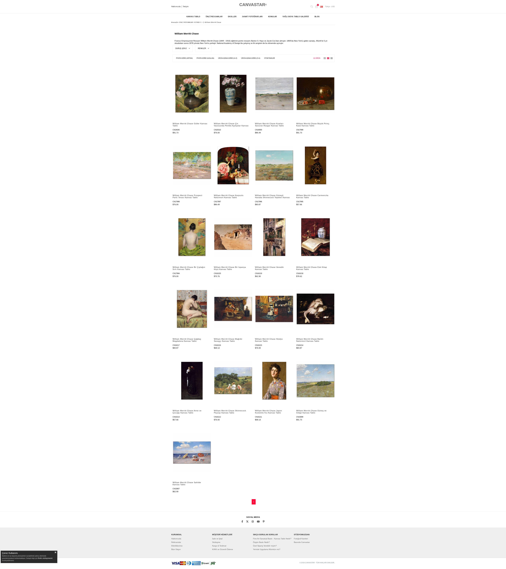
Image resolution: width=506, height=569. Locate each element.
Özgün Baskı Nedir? (261, 542)
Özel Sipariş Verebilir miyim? (265, 546)
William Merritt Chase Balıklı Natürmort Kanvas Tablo (309, 340)
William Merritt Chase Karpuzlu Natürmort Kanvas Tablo (229, 196)
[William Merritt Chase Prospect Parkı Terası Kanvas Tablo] (192, 165)
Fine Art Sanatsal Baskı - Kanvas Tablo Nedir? (272, 539)
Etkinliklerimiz (177, 546)
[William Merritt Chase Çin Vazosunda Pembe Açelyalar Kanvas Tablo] (233, 94)
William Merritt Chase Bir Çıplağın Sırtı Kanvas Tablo (189, 268)
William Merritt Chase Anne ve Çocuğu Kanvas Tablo (187, 412)
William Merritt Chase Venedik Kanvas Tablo (269, 268)
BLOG (317, 17)
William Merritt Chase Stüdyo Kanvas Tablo (269, 340)
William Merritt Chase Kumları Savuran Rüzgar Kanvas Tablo (269, 124)
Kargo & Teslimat (219, 546)
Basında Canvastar (302, 542)
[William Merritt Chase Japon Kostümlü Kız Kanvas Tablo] (274, 381)
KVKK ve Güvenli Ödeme (222, 549)
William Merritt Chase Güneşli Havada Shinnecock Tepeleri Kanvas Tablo (272, 196)
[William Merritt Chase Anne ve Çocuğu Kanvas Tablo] (192, 381)
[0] (316, 6)
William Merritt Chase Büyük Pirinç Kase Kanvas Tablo (312, 124)
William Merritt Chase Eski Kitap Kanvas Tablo (311, 268)
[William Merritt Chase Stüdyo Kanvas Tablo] (274, 309)
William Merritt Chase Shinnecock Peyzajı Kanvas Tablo (230, 412)
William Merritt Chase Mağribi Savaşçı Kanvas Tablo (228, 340)
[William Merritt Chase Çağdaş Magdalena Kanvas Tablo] (192, 309)
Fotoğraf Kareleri (301, 539)
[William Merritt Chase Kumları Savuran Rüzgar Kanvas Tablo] (274, 94)
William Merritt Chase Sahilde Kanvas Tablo (187, 483)
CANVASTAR (253, 4)
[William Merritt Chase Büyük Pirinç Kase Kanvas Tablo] (315, 94)
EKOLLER (232, 17)
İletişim (186, 7)
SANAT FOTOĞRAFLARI (252, 17)
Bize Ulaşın (176, 549)
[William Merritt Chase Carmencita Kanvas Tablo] (315, 165)
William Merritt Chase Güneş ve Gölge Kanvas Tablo (311, 412)
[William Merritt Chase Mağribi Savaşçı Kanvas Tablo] (233, 309)
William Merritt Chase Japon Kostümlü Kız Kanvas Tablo (268, 412)
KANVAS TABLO (193, 17)
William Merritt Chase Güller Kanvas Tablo (190, 124)
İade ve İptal (217, 539)
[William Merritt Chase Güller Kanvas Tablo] (192, 94)
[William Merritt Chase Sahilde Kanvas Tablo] (192, 452)
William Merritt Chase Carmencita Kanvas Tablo (312, 196)
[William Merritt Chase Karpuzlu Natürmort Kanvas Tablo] (233, 165)
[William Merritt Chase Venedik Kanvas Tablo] (274, 237)
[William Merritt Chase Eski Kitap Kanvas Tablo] (315, 237)
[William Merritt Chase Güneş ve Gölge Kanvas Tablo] (315, 381)
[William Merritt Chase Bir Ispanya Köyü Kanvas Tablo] (233, 237)
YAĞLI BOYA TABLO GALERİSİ (295, 17)
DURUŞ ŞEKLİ (181, 48)
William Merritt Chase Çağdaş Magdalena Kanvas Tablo (187, 340)
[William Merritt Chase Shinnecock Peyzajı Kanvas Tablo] (233, 381)
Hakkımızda (176, 7)
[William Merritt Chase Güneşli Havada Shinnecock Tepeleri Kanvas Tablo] (274, 165)
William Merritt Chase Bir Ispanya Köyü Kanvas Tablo (230, 268)
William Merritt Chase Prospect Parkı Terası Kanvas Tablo (187, 196)
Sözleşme (216, 542)
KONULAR (272, 17)
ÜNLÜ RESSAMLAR (214, 17)
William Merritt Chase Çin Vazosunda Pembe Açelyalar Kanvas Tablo (231, 124)
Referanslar (176, 542)
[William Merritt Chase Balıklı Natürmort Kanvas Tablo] (315, 309)
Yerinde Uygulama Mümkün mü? (266, 549)
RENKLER (202, 48)
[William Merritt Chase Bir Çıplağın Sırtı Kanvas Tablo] (192, 237)
